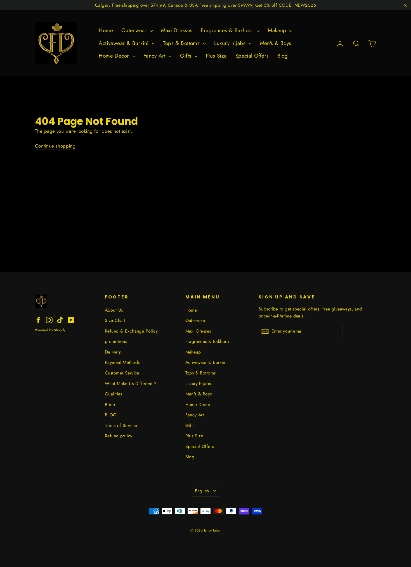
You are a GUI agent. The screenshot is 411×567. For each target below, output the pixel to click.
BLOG (111, 415)
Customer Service (122, 373)
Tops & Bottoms (182, 43)
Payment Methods (122, 362)
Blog (282, 56)
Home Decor (115, 56)
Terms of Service (121, 425)
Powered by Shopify (50, 330)
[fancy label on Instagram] (49, 319)
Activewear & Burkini (124, 43)
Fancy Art (155, 56)
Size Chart (115, 320)
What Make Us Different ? (131, 383)
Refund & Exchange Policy (131, 331)
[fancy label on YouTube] (71, 319)
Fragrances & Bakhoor (228, 30)
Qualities (113, 394)
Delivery (113, 352)
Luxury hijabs (230, 43)
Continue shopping (55, 146)
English (202, 491)
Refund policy (119, 436)
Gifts (186, 56)
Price (110, 404)
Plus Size (216, 56)
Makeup (278, 30)
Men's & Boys (275, 43)
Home (106, 30)
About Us (114, 310)
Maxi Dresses (176, 30)
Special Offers (252, 56)
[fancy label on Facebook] (38, 319)
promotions (116, 341)
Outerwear (134, 30)
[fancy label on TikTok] (60, 319)
